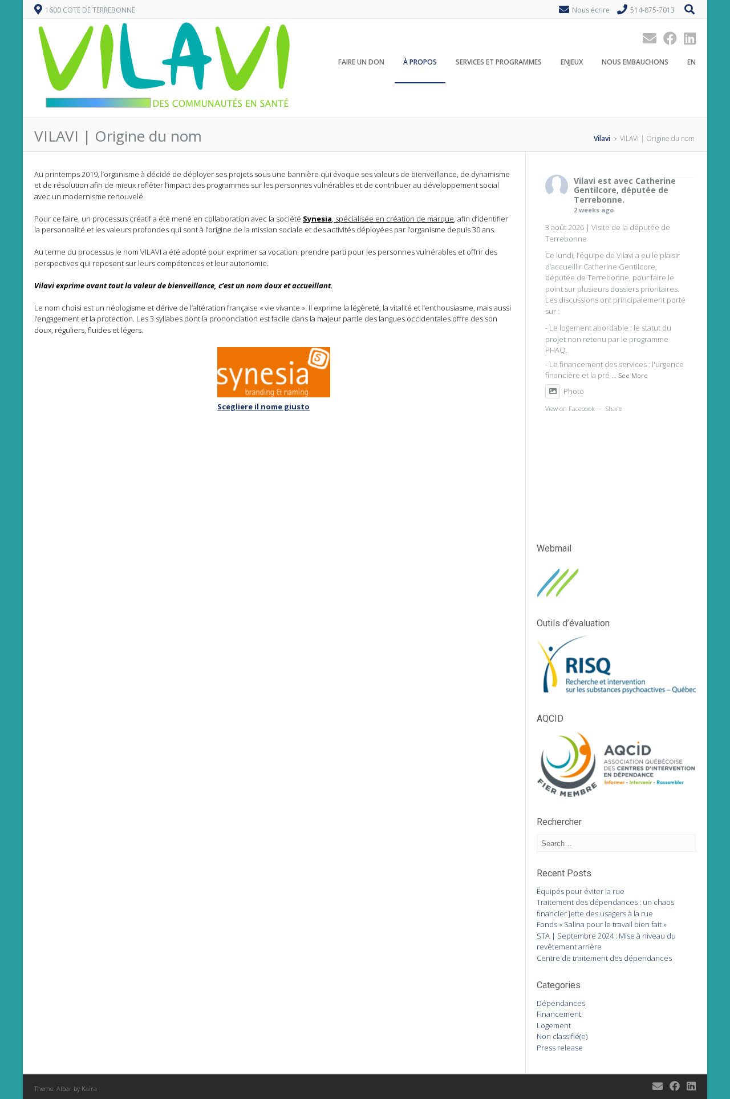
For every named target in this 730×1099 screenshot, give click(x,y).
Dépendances (561, 1003)
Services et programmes (499, 62)
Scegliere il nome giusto (263, 406)
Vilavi (584, 180)
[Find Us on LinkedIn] (686, 38)
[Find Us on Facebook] (666, 38)
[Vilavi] (165, 111)
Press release (560, 1047)
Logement (554, 1025)
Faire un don (361, 62)
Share (614, 408)
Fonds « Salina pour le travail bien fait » (602, 924)
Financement (559, 1014)
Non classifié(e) (562, 1036)
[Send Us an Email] (646, 38)
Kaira (89, 1088)
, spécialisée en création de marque (378, 219)
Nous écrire (591, 10)
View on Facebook (570, 408)
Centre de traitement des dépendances (604, 958)
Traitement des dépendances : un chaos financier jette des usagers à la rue (605, 908)
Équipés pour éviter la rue (580, 891)
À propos (420, 62)
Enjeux (572, 62)
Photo (573, 391)
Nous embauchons (635, 62)
